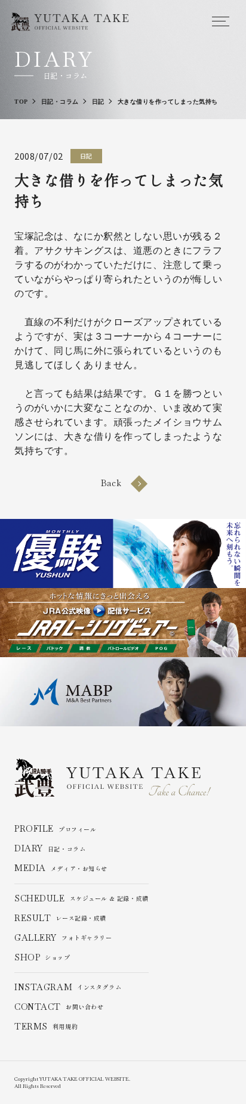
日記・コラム (49, 849)
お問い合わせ (58, 1007)
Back (111, 483)
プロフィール (55, 829)
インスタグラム (67, 987)
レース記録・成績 (60, 918)
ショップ (42, 958)
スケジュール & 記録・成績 (81, 899)
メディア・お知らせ (60, 868)
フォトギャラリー (63, 938)
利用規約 (46, 1027)
